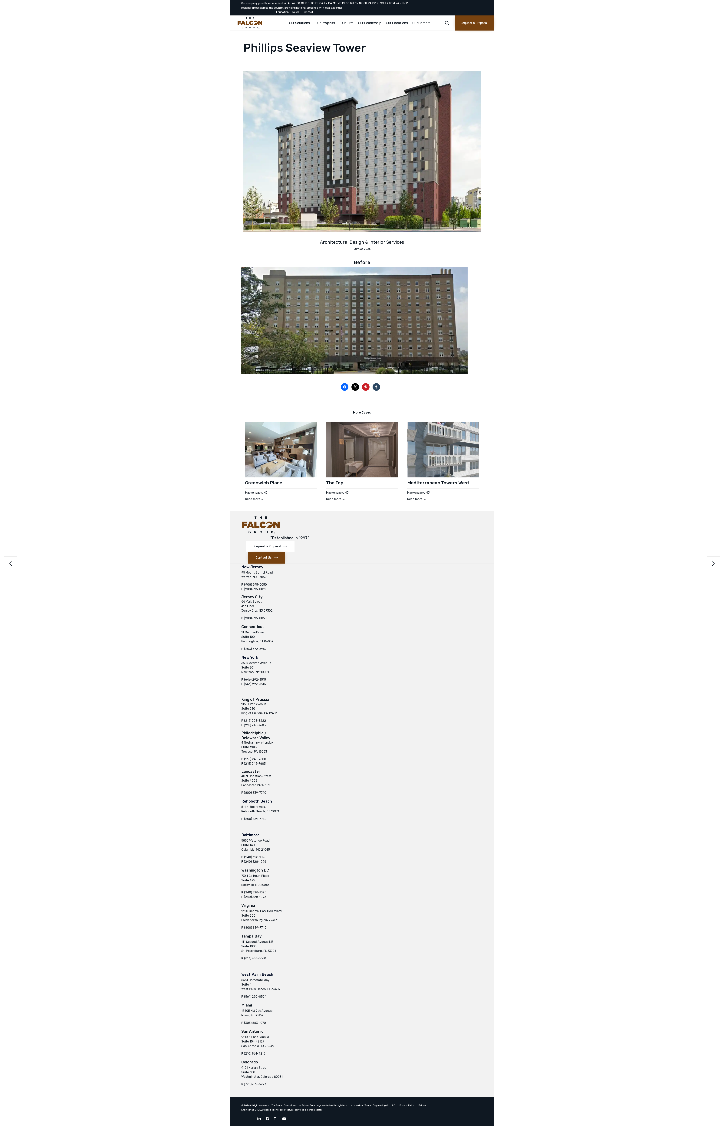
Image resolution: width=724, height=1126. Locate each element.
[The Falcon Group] (257, 23)
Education (282, 12)
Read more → (254, 499)
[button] (474, 23)
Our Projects (325, 23)
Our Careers (421, 23)
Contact (308, 12)
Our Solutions (299, 23)
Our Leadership (369, 23)
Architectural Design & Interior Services (362, 242)
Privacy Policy (407, 1105)
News (295, 12)
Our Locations (397, 23)
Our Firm (347, 23)
